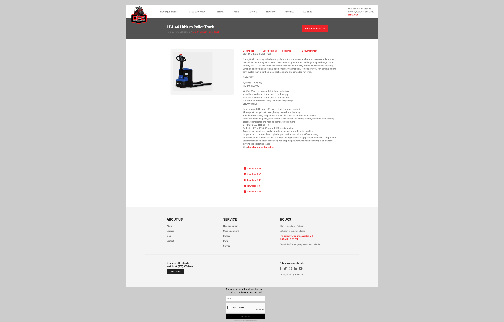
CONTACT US (353, 15)
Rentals (226, 236)
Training (271, 11)
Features (286, 50)
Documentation (309, 50)
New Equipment (168, 11)
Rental (220, 11)
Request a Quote (315, 28)
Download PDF (253, 168)
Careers (307, 11)
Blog (169, 236)
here (250, 147)
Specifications (270, 50)
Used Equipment (198, 11)
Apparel (289, 11)
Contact (170, 241)
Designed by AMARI (291, 274)
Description (248, 50)
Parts (236, 11)
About (169, 226)
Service (252, 11)
